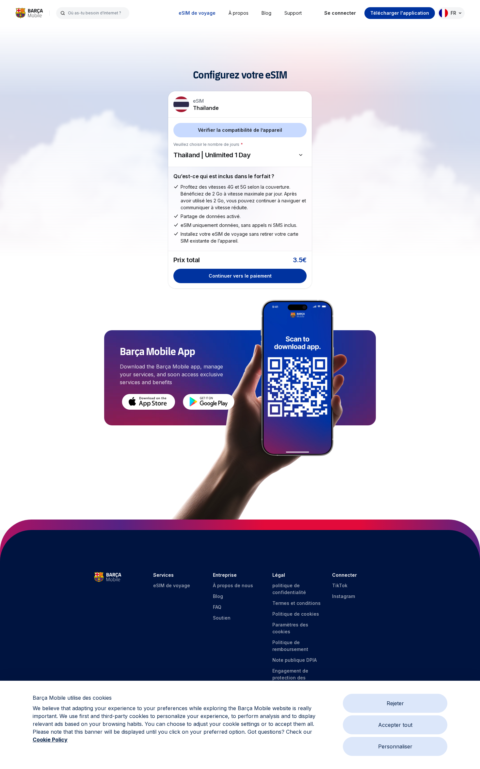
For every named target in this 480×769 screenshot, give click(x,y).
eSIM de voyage (197, 13)
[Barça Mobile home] (29, 13)
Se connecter (340, 13)
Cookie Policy (50, 739)
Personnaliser (395, 746)
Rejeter (395, 703)
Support (293, 13)
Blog (266, 13)
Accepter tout (395, 725)
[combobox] (96, 13)
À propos (238, 13)
